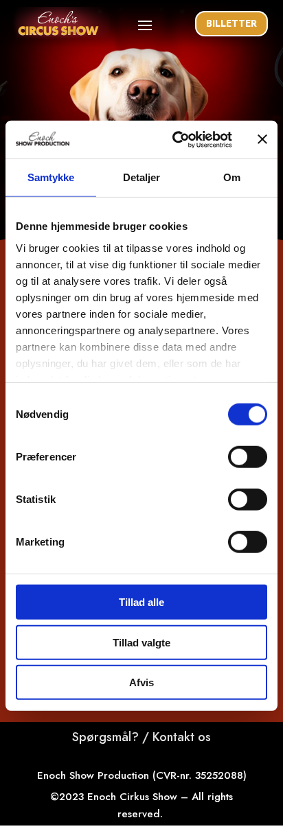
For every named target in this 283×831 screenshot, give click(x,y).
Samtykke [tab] (51, 177)
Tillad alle (141, 602)
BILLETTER (231, 23)
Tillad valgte (141, 642)
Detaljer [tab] (142, 177)
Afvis (141, 682)
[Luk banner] (262, 139)
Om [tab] (231, 177)
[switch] (247, 457)
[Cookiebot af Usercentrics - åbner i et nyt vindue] (175, 139)
